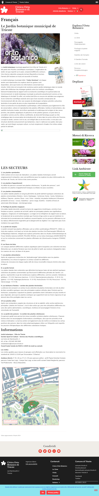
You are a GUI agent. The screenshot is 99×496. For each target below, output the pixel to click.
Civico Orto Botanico (59, 466)
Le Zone (77, 38)
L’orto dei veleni (79, 64)
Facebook (78, 476)
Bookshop (56, 479)
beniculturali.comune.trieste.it (85, 470)
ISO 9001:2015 (80, 482)
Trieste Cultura (24, 2)
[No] (96, 490)
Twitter (77, 478)
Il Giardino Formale (81, 59)
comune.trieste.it (81, 466)
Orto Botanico (63, 8)
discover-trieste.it (81, 472)
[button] (81, 10)
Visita (74, 8)
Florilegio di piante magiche (80, 50)
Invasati (55, 476)
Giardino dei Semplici (81, 55)
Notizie (70, 11)
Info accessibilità (31, 464)
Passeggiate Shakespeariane (79, 43)
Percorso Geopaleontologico (81, 69)
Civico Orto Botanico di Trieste (22, 9)
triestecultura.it (80, 468)
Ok (43, 492)
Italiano (55, 482)
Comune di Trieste (11, 2)
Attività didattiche (59, 11)
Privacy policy (53, 492)
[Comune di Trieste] (2, 2)
